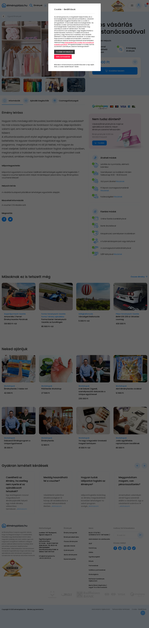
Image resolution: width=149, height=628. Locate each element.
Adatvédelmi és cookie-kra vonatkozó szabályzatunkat (74, 43)
